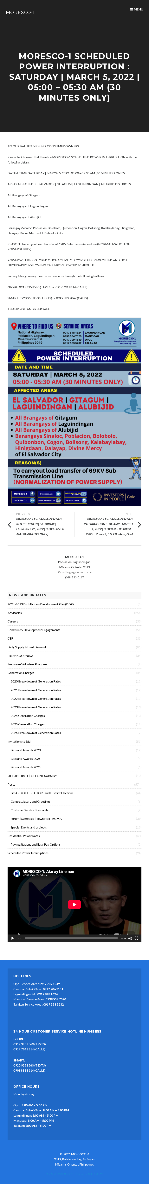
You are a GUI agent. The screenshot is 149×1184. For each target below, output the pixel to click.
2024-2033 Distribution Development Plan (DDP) (41, 604)
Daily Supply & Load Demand (27, 647)
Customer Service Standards (29, 810)
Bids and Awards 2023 (26, 750)
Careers (13, 621)
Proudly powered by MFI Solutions (68, 1174)
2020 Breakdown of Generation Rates (36, 681)
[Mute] (130, 938)
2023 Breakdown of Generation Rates (36, 707)
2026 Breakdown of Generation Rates (36, 733)
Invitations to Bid (19, 741)
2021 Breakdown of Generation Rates (36, 690)
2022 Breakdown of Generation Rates (36, 698)
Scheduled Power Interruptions (28, 853)
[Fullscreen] (136, 938)
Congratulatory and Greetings (30, 801)
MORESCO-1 (20, 12)
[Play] (13, 938)
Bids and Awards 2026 (26, 767)
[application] (74, 904)
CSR (10, 638)
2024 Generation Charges (28, 715)
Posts (11, 784)
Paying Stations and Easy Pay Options (36, 844)
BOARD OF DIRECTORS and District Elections (42, 793)
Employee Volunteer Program (27, 664)
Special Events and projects (29, 827)
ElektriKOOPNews (20, 655)
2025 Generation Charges (28, 724)
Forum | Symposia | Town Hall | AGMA (36, 818)
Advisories (15, 613)
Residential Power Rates (24, 836)
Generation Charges (21, 673)
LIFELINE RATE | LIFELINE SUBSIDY (32, 775)
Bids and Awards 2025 (26, 758)
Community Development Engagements (34, 630)
